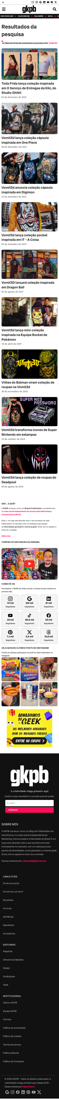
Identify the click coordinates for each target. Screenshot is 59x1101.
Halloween (38, 16)
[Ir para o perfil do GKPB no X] (55, 2)
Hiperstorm (28, 1086)
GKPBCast (8, 916)
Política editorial (11, 1052)
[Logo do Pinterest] (28, 1092)
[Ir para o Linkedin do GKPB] (44, 2)
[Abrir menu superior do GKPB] (3, 2)
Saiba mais (6, 536)
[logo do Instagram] (7, 1092)
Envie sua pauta (11, 883)
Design (6, 968)
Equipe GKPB (9, 1011)
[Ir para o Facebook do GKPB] (52, 2)
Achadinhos (9, 933)
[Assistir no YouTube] (29, 564)
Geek (5, 984)
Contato (7, 1019)
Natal (50, 16)
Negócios (7, 951)
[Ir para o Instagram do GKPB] (37, 2)
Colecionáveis (24, 16)
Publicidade (9, 976)
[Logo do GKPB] (29, 776)
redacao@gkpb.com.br (34, 860)
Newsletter (8, 925)
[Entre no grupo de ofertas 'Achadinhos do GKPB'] (29, 728)
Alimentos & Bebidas (13, 959)
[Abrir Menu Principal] (4, 9)
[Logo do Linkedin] (23, 1092)
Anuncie (7, 908)
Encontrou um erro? (13, 891)
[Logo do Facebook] (17, 1092)
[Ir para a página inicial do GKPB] (29, 9)
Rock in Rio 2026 (7, 16)
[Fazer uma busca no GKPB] (54, 9)
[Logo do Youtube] (33, 1092)
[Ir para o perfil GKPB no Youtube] (48, 2)
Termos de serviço (12, 1044)
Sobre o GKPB (10, 1002)
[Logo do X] (39, 1092)
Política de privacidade (14, 1027)
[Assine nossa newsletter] (33, 2)
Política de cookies (12, 1036)
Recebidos (8, 900)
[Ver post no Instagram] (11, 669)
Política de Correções (13, 1061)
